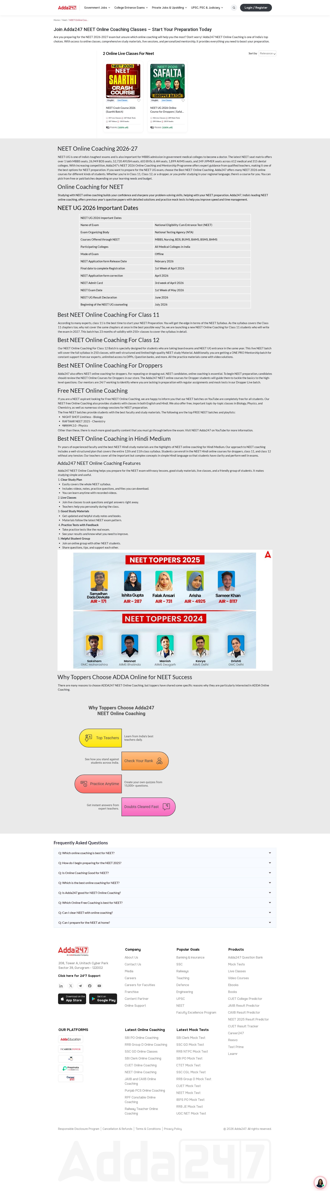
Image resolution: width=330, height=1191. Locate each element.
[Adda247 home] (67, 8)
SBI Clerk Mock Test (190, 1038)
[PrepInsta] (70, 1068)
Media (129, 971)
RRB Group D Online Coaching (146, 1045)
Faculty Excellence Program (196, 1013)
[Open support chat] (320, 1182)
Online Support (135, 1006)
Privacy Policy (173, 1129)
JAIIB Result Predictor (244, 1006)
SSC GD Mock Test (190, 1045)
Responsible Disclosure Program (78, 1129)
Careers (130, 978)
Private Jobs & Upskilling (168, 7)
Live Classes (237, 971)
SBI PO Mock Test (189, 1058)
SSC (179, 964)
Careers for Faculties (140, 985)
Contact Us (133, 964)
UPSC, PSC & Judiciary (205, 7)
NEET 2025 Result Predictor (248, 1019)
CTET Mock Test (188, 1065)
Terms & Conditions (148, 1129)
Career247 (236, 1033)
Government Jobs (95, 7)
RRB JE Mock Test (189, 1107)
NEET (180, 1006)
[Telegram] (80, 986)
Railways (182, 971)
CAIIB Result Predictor (244, 1013)
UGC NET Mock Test (191, 1113)
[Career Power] (70, 1049)
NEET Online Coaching (140, 1072)
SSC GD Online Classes (141, 1052)
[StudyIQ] (70, 1059)
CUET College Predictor (245, 999)
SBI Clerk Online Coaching (143, 1058)
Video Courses (238, 978)
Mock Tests (236, 964)
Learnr (233, 1054)
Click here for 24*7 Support (79, 976)
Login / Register (256, 7)
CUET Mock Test (188, 1086)
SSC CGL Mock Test (191, 1072)
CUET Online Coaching (141, 1065)
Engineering (184, 992)
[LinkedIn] (61, 986)
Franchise (132, 992)
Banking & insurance (190, 957)
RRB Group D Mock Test (193, 1079)
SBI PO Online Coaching (141, 1038)
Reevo (233, 1040)
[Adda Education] (70, 1039)
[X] (71, 986)
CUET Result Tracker (243, 1026)
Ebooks (233, 985)
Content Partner (137, 999)
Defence (182, 985)
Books (232, 992)
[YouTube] (99, 986)
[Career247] (70, 1078)
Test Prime (236, 1047)
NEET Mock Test (188, 1093)
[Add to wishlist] (138, 100)
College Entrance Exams (129, 7)
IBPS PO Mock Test (190, 1100)
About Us (131, 957)
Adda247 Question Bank (245, 957)
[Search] (234, 8)
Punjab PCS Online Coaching (145, 1091)
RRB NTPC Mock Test (192, 1052)
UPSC (180, 999)
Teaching (182, 978)
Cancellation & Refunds (117, 1129)
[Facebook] (90, 986)
